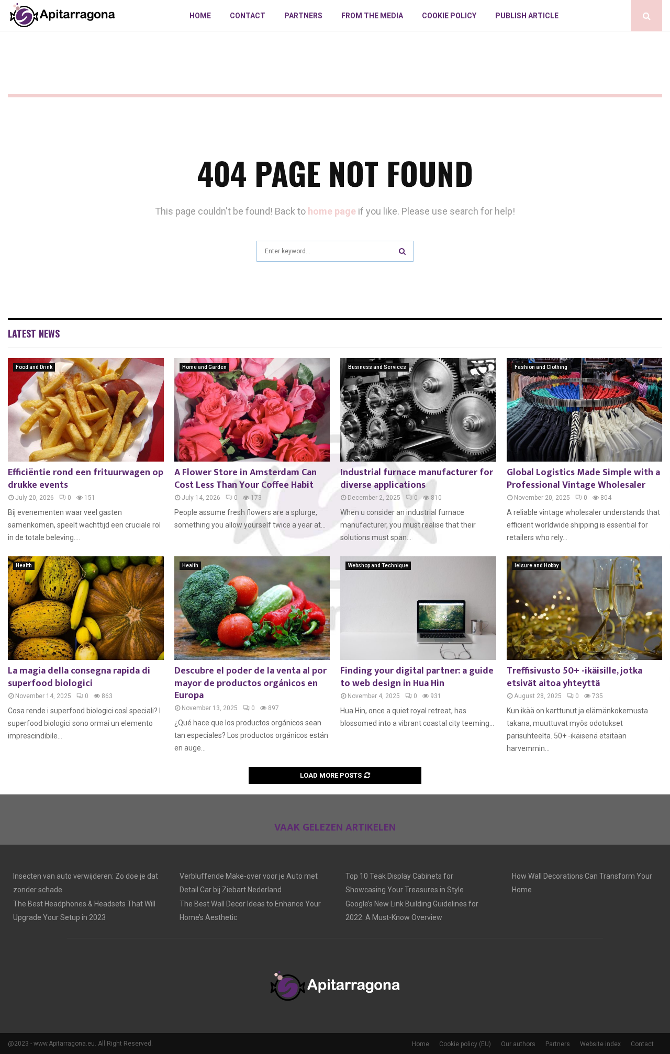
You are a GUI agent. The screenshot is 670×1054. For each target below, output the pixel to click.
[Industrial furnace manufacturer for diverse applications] (418, 410)
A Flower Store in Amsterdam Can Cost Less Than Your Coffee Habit (245, 478)
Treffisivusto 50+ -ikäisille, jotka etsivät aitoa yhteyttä (574, 677)
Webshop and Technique (378, 565)
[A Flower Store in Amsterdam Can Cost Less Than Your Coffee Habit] (252, 410)
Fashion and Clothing (541, 367)
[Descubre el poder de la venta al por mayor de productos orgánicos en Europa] (252, 608)
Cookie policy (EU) (465, 1044)
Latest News (34, 333)
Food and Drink (34, 367)
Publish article (527, 16)
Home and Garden (204, 367)
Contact (247, 16)
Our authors (518, 1044)
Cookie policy (449, 16)
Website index (600, 1044)
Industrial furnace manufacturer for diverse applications (416, 478)
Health (24, 565)
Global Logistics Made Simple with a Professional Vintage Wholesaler (583, 478)
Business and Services (377, 367)
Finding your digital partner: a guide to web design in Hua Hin (417, 677)
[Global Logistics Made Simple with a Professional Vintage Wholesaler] (585, 410)
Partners (303, 16)
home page (332, 211)
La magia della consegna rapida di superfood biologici (79, 677)
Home (200, 16)
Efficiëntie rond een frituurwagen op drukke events (85, 478)
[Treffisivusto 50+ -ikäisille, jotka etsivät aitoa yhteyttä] (585, 608)
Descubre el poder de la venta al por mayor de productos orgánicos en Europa (250, 683)
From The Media (372, 16)
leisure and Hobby (537, 565)
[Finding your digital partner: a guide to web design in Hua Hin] (418, 608)
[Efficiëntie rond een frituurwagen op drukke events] (86, 410)
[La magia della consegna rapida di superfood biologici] (86, 608)
